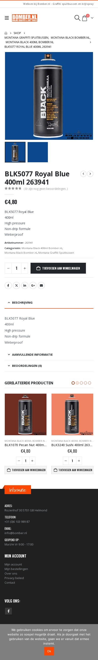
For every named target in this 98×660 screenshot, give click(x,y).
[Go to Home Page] (6, 33)
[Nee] (92, 642)
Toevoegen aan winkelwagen (61, 268)
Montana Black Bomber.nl (21, 252)
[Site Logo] (24, 18)
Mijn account (13, 564)
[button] (8, 18)
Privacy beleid (14, 578)
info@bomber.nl (16, 533)
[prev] (83, 174)
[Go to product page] (25, 414)
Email (41, 285)
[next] (90, 174)
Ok (49, 651)
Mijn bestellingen (16, 569)
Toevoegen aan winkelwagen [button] (29, 470)
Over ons (11, 573)
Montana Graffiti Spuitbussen (56, 252)
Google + (33, 285)
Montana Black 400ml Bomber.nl (42, 248)
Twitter (16, 285)
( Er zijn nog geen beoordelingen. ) (46, 189)
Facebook (8, 285)
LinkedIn (24, 285)
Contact (10, 582)
